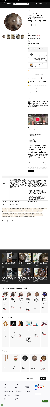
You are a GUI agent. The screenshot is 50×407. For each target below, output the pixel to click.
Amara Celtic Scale (32, 208)
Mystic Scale (11, 214)
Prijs (28, 33)
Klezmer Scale (21, 213)
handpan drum (34, 211)
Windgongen (17, 395)
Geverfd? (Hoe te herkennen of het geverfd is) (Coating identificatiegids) (18, 186)
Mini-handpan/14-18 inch (34, 131)
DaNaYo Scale (35, 210)
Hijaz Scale (10, 213)
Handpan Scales (33, 140)
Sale (27, 6)
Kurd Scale (26, 213)
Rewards (5, 387)
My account (6, 399)
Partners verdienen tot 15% (8, 391)
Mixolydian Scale (5, 214)
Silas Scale (26, 216)
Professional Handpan (28, 214)
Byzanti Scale (24, 210)
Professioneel (32, 137)
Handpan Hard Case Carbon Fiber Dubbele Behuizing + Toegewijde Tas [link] (39, 53)
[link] (31, 55)
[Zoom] (13, 22)
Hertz (29, 23)
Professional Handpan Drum (38, 214)
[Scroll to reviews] (38, 22)
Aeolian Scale (19, 208)
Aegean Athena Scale (12, 208)
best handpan (4, 210)
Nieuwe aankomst (20, 6)
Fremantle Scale (21, 211)
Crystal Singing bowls (18, 391)
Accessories (17, 396)
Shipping (29, 71)
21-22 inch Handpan (33, 133)
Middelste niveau (33, 136)
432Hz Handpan (5, 208)
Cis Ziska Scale (29, 210)
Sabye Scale (16, 216)
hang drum (40, 211)
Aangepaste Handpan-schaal (35, 134)
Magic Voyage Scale (38, 213)
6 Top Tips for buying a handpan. (37, 85)
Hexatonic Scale (5, 213)
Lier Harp (16, 392)
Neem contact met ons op (8, 390)
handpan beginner (28, 211)
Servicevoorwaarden (8, 396)
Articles (5, 388)
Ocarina (16, 394)
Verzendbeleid (7, 394)
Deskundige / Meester (34, 139)
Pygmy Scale (10, 216)
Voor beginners (33, 135)
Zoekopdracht (6, 386)
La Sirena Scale (31, 213)
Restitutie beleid (7, 395)
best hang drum (18, 210)
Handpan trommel (18, 390)
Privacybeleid (6, 392)
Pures (11, 317)
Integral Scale (15, 213)
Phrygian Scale (21, 214)
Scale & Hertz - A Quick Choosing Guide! (37, 82)
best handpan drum (11, 210)
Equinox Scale (4, 211)
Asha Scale (38, 208)
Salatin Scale (21, 216)
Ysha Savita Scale (31, 216)
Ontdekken (32, 6)
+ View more (31, 170)
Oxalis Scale (16, 214)
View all (46, 350)
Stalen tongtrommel (18, 388)
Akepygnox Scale (25, 208)
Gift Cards (16, 399)
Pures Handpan (5, 216)
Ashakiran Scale (44, 208)
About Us (5, 398)
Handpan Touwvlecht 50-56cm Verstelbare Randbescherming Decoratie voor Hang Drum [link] (38, 64)
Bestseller (11, 6)
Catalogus (4, 6)
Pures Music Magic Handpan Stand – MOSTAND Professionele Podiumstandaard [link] (39, 59)
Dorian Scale (41, 210)
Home (28, 10)
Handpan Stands (33, 142)
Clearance (40, 6)
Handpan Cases (33, 141)
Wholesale (16, 398)
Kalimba (16, 387)
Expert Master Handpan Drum (13, 211)
